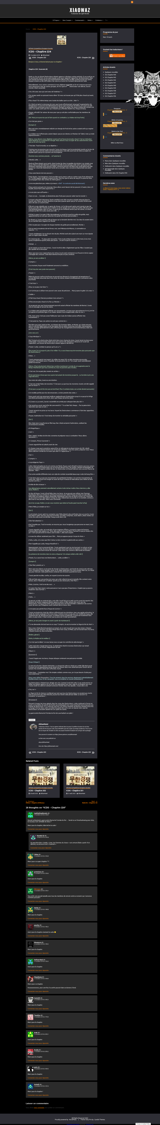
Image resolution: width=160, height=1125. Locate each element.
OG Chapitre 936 (110, 96)
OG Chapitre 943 (110, 77)
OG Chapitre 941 (110, 83)
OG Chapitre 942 (110, 80)
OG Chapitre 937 (110, 93)
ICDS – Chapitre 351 (74, 790)
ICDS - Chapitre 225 (84, 57)
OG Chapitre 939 (110, 88)
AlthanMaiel (45, 55)
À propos (56, 20)
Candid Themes (99, 1119)
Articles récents (41, 720)
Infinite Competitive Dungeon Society (41, 48)
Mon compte (67, 20)
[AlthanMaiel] (33, 729)
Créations (98, 20)
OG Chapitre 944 (110, 75)
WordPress (72, 1119)
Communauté (79, 20)
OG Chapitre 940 (110, 85)
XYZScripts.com (89, 1124)
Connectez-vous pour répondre (38, 829)
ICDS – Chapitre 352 (37, 790)
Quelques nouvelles (111, 72)
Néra (106, 163)
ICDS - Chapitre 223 (39, 57)
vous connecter (39, 1107)
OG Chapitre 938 (110, 91)
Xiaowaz (80, 10)
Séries (90, 20)
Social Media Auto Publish (73, 1124)
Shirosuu (37, 889)
